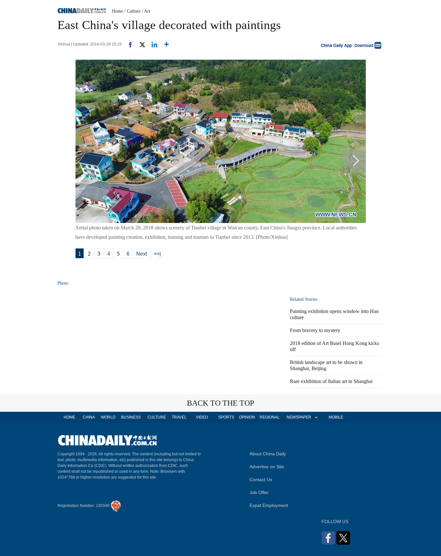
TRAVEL (179, 417)
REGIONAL (270, 417)
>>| (157, 254)
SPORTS (226, 417)
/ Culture (132, 11)
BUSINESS (131, 417)
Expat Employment (269, 505)
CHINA (89, 417)
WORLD (108, 417)
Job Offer (259, 492)
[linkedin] (152, 44)
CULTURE (157, 417)
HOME (69, 417)
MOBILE (336, 417)
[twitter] (139, 44)
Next (141, 254)
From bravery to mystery (315, 330)
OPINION (247, 417)
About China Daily (268, 453)
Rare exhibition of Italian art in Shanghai (331, 381)
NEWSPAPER (299, 417)
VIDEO (202, 417)
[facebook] (128, 44)
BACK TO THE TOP (220, 403)
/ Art (146, 11)
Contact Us (261, 479)
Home (117, 11)
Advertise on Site (267, 466)
